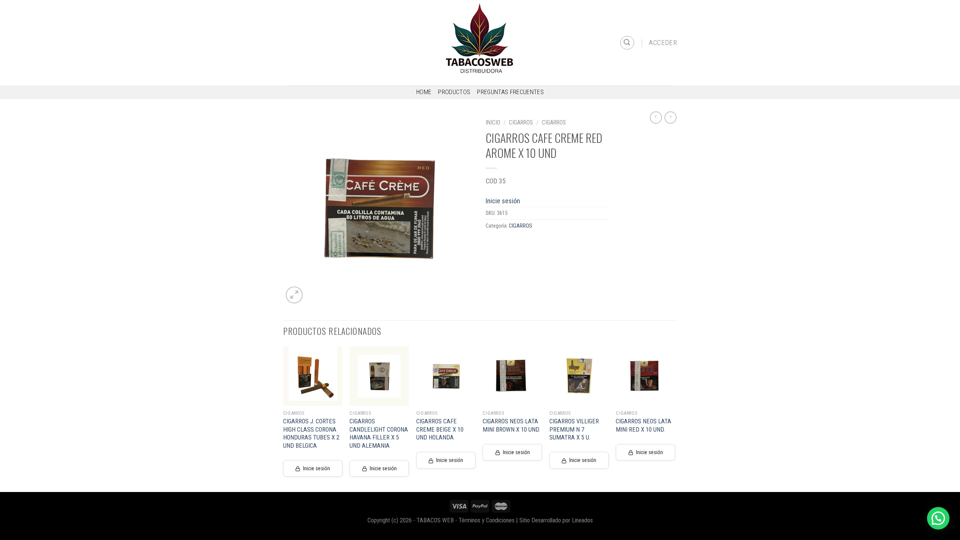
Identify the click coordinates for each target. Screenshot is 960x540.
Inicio (493, 122)
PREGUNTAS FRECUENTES (510, 92)
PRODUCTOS (454, 92)
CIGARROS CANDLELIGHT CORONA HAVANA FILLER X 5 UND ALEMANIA (379, 433)
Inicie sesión (503, 201)
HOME (423, 92)
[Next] (674, 418)
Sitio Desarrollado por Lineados (556, 520)
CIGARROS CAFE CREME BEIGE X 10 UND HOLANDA (440, 429)
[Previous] (283, 418)
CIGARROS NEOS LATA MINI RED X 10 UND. (643, 425)
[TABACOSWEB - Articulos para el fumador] (480, 43)
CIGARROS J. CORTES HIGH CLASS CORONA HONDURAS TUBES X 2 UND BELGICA (311, 433)
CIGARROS (521, 122)
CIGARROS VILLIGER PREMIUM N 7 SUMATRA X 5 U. (574, 429)
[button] (938, 518)
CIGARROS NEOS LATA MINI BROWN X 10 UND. (511, 425)
